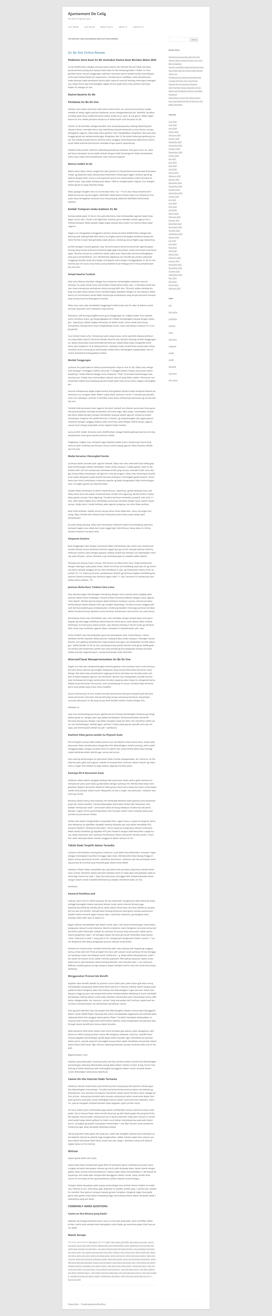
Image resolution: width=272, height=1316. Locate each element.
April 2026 (173, 128)
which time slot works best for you (135, 1276)
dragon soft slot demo (102, 1262)
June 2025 (173, 162)
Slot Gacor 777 (95, 1242)
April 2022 (173, 281)
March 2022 (173, 285)
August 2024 (174, 196)
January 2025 (174, 179)
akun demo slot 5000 (120, 1242)
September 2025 (175, 152)
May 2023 (173, 247)
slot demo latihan (147, 1269)
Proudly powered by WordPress (93, 1304)
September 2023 (175, 234)
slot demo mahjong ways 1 (79, 1272)
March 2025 (173, 172)
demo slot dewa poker (100, 1255)
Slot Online (73, 27)
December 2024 (175, 183)
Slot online (173, 380)
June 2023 (173, 244)
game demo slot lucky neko (124, 1262)
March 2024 (173, 213)
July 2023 (172, 240)
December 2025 (175, 142)
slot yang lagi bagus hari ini (130, 1272)
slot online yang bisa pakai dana (104, 1272)
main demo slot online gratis (119, 1266)
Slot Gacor (89, 27)
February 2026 (175, 135)
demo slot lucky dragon (136, 1255)
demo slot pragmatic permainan (136, 1259)
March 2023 (173, 254)
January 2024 (174, 220)
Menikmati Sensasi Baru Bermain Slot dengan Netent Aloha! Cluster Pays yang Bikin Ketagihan (185, 60)
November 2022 (175, 268)
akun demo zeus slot (138, 1242)
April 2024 (173, 210)
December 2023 (175, 223)
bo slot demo (91, 1249)
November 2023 (175, 227)
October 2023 (174, 230)
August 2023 (174, 237)
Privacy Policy (106, 27)
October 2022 (174, 271)
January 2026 (174, 138)
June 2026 (173, 121)
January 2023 (174, 261)
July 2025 (172, 159)
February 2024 (175, 217)
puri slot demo (89, 1269)
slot (170, 305)
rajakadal (172, 346)
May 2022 (173, 278)
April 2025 (173, 169)
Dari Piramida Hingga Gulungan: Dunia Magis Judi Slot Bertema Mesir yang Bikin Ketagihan (186, 91)
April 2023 (173, 251)
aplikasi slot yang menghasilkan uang (113, 1245)
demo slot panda (115, 1259)
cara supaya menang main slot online (97, 1252)
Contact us (138, 27)
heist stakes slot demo (145, 1262)
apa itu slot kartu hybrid (86, 1245)
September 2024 (175, 193)
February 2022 (175, 288)
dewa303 (172, 366)
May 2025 (173, 166)
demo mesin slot (143, 1252)
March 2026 (173, 132)
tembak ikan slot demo (110, 1276)
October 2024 (174, 189)
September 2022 (175, 274)
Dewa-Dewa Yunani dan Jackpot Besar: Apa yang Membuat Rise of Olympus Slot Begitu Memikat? (186, 101)
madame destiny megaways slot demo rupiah (87, 1266)
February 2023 (175, 257)
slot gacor (173, 339)
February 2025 (175, 176)
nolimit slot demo (139, 1266)
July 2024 (172, 200)
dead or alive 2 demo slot (124, 1252)
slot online (173, 312)
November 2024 (175, 186)
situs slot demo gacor (130, 1269)
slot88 (171, 353)
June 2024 (173, 203)
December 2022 (175, 264)
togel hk (172, 326)
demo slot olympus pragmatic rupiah (91, 1259)
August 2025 (174, 155)
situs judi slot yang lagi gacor (108, 1269)
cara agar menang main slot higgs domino (115, 1249)
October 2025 (174, 149)
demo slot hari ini (118, 1255)
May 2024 (173, 206)
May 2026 (173, 125)
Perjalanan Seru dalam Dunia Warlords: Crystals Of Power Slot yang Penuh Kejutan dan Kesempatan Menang (185, 80)
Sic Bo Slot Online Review (86, 52)
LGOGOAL (173, 319)
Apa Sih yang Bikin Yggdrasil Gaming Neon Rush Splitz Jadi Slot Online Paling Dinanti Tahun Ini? (186, 70)
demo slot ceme (83, 1255)
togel (171, 332)
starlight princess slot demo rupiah (85, 1276)
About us (123, 27)
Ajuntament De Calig (87, 13)
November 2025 (175, 145)
